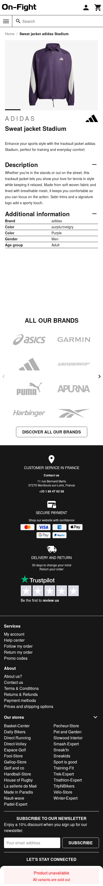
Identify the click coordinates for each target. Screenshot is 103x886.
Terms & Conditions (21, 688)
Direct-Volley (15, 744)
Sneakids (62, 756)
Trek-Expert (64, 774)
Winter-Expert (66, 798)
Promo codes (16, 658)
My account (14, 634)
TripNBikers (64, 786)
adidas (20, 118)
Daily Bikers (15, 732)
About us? (13, 676)
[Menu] (6, 21)
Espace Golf (15, 750)
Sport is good (65, 762)
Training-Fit (64, 768)
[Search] (18, 21)
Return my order (18, 652)
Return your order (52, 569)
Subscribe (80, 843)
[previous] (3, 376)
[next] (99, 376)
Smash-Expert (66, 744)
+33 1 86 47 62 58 (51, 491)
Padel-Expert (15, 804)
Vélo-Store (63, 792)
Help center (14, 640)
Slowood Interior (68, 738)
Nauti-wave (14, 798)
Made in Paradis (18, 792)
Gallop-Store (15, 762)
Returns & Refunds (21, 694)
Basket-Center (17, 726)
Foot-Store (13, 756)
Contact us (51, 475)
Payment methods (20, 700)
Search (28, 21)
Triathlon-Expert (68, 780)
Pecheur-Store (66, 726)
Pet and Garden (68, 732)
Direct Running (17, 738)
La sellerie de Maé (20, 786)
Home (9, 33)
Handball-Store (17, 774)
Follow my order (18, 646)
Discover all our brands (51, 432)
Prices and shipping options (28, 706)
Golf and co (14, 768)
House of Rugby (18, 780)
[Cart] (98, 8)
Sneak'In (61, 750)
